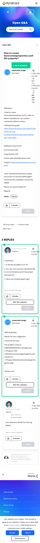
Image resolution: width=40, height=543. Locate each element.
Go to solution (21, 66)
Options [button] (36, 45)
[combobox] (20, 29)
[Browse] (9, 12)
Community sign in (30, 12)
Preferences (20, 538)
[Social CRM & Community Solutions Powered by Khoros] (33, 475)
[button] (12, 532)
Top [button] (3, 474)
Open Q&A (7, 45)
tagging (14, 196)
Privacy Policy (14, 525)
